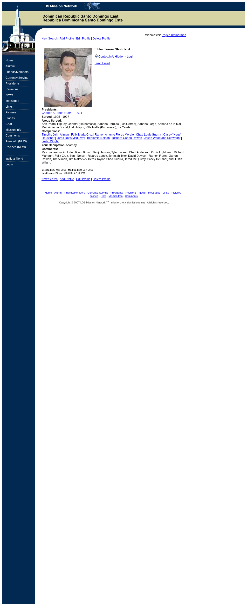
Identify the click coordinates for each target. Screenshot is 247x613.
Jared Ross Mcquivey (71, 138)
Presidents (116, 192)
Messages (154, 192)
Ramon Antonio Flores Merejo (114, 134)
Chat (103, 196)
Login (130, 56)
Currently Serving (98, 192)
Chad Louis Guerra (148, 134)
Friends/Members (74, 192)
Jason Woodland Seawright (162, 138)
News (142, 192)
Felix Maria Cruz (82, 134)
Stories (94, 196)
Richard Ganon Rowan (127, 138)
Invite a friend (14, 158)
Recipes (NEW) (16, 147)
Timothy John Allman (55, 134)
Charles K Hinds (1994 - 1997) (62, 113)
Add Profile (67, 38)
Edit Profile (83, 38)
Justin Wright (50, 141)
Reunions (131, 192)
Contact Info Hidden (111, 56)
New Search (49, 38)
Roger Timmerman (174, 35)
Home (48, 192)
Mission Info (116, 196)
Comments (131, 196)
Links (166, 192)
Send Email (102, 63)
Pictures (176, 192)
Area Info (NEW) (16, 141)
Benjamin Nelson (98, 138)
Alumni (58, 192)
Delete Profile (101, 38)
